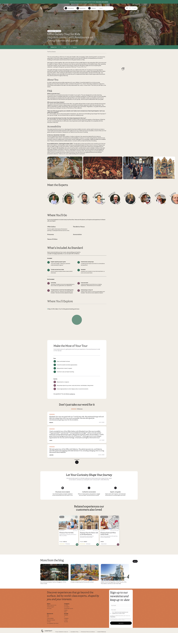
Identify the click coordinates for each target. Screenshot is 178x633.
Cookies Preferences (101, 631)
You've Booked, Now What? (53, 623)
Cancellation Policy (74, 631)
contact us (72, 394)
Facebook (66, 615)
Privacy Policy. (112, 616)
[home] (46, 9)
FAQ (48, 616)
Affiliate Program (50, 606)
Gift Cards (49, 608)
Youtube (66, 621)
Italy (55, 31)
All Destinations (51, 31)
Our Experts (66, 606)
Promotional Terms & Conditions (88, 631)
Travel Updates (50, 618)
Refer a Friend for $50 (51, 605)
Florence (59, 31)
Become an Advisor (51, 620)
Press (65, 611)
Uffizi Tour (83, 67)
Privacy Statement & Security (61, 631)
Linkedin (66, 620)
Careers (65, 610)
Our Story (66, 605)
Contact (49, 621)
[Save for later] (76, 517)
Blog (48, 615)
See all (135, 561)
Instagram (66, 618)
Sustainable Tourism (68, 608)
